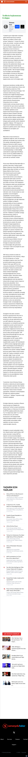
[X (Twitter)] (14, 732)
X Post (22, 26)
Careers (17, 739)
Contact (25, 739)
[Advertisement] (14, 618)
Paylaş (17, 26)
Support (14, 744)
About (2, 739)
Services (9, 739)
